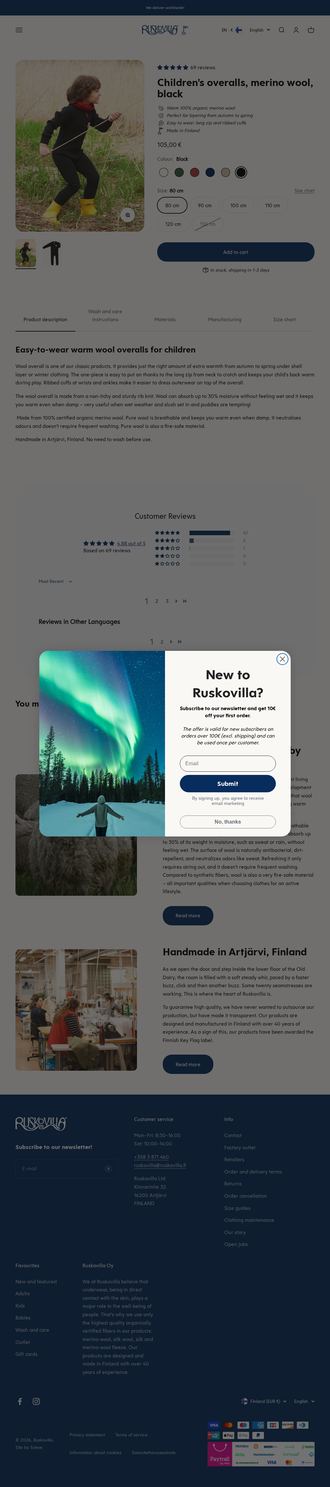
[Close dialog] (282, 659)
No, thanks (228, 822)
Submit (227, 783)
